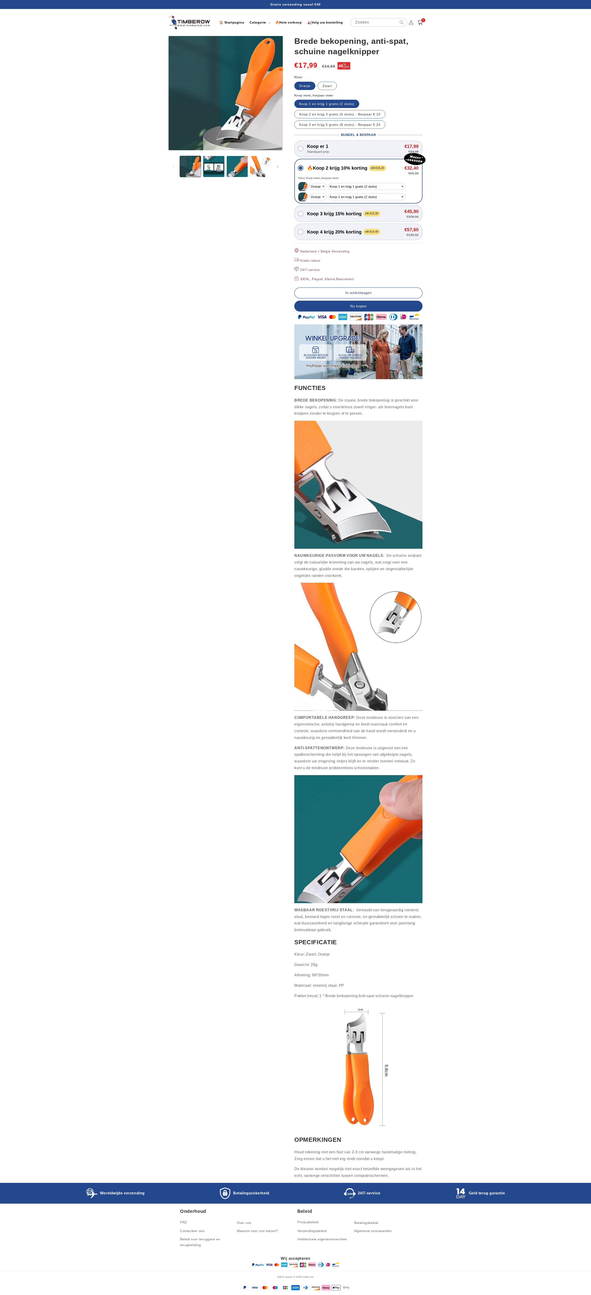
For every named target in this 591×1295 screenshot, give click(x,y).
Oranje (305, 86)
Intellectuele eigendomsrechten (322, 1239)
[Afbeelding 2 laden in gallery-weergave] (213, 166)
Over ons (244, 1223)
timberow (308, 1277)
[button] (259, 22)
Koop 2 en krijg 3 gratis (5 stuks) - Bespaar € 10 (339, 114)
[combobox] (379, 22)
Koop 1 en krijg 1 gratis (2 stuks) (326, 104)
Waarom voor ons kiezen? (257, 1231)
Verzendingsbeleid (311, 1231)
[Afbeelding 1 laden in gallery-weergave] (190, 166)
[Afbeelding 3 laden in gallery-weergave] (237, 166)
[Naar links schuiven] (174, 167)
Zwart (327, 86)
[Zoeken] (402, 22)
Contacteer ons (192, 1231)
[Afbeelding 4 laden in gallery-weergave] (260, 166)
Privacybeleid (308, 1222)
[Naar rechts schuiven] (278, 167)
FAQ (183, 1222)
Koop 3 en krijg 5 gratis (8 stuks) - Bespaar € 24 (339, 124)
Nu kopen (358, 306)
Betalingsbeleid (366, 1223)
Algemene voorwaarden (373, 1231)
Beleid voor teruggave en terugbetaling (200, 1242)
